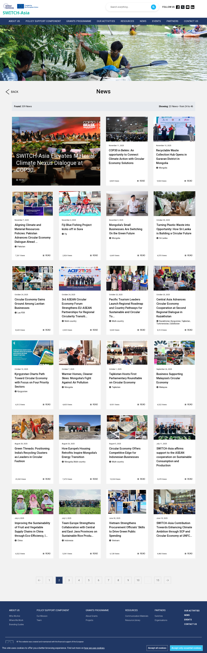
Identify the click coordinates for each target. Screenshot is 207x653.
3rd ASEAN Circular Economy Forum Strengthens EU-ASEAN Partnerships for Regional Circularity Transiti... (78, 308)
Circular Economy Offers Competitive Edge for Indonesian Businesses (125, 453)
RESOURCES (127, 21)
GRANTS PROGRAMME (78, 21)
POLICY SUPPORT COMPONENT (43, 21)
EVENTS (156, 21)
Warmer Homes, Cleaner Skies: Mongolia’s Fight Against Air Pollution (77, 378)
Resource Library (132, 620)
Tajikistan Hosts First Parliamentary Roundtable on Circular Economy (125, 378)
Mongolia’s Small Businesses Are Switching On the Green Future (125, 229)
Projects (89, 620)
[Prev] (39, 580)
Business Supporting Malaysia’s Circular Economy (169, 378)
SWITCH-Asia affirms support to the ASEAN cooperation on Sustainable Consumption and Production (174, 457)
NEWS (143, 21)
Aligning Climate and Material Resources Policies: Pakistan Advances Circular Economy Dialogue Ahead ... (33, 233)
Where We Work (16, 620)
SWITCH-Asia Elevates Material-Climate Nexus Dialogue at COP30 (56, 163)
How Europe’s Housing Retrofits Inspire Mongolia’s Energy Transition (79, 453)
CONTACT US (191, 21)
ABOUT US (14, 21)
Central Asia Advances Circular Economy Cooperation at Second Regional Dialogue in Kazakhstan (171, 308)
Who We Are (14, 616)
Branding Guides (16, 624)
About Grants (92, 616)
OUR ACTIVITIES (106, 21)
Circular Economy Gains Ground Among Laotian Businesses (30, 304)
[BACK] (7, 93)
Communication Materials (136, 616)
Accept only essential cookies (186, 648)
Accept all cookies (157, 648)
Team (39, 620)
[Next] (167, 580)
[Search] (153, 7)
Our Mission (42, 616)
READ (21, 180)
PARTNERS (172, 21)
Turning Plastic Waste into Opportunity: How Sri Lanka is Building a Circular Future (173, 229)
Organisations (161, 620)
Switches (159, 616)
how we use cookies (94, 648)
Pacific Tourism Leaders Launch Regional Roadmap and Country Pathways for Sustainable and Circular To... (126, 308)
